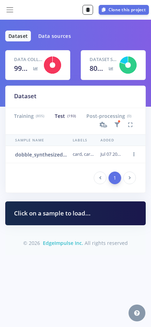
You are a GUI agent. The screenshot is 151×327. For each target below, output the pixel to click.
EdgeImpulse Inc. (63, 243)
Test (65, 116)
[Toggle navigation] (10, 10)
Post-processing (108, 116)
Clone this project (126, 10)
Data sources (54, 36)
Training (29, 116)
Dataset (18, 36)
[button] (103, 125)
